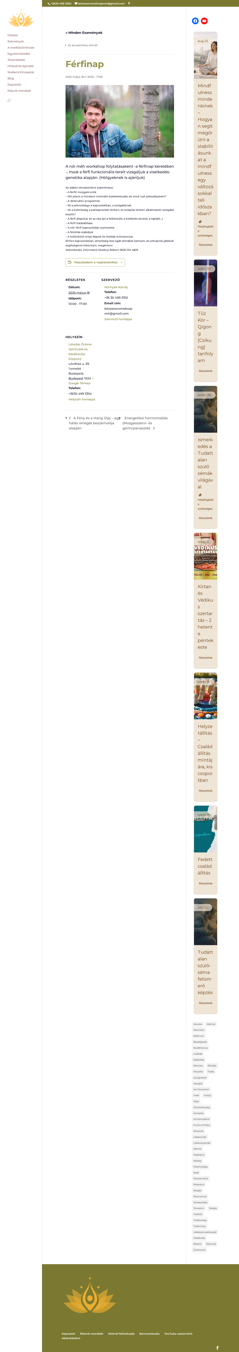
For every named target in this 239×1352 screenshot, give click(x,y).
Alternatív (198, 1029)
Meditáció (198, 1154)
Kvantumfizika (201, 1125)
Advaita (197, 1024)
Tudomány (199, 1226)
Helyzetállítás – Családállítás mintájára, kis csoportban (205, 753)
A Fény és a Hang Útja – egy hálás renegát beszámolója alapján (94, 423)
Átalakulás (199, 1237)
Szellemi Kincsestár (20, 72)
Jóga (196, 1101)
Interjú (207, 1095)
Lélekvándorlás (201, 1143)
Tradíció (197, 1214)
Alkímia (211, 1024)
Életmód (211, 1243)
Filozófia (198, 1071)
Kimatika (198, 1113)
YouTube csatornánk (178, 1333)
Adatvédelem (71, 1338)
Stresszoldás (200, 1202)
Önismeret (199, 1249)
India (196, 1095)
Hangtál (197, 1083)
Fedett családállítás (205, 866)
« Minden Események (84, 33)
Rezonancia (200, 1196)
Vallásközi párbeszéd (204, 1232)
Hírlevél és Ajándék (20, 66)
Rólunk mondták (19, 91)
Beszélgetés (200, 1041)
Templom (198, 1208)
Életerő (197, 1243)
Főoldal (12, 35)
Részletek (205, 245)
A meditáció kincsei (20, 47)
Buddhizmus (200, 1047)
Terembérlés (16, 60)
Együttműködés (18, 54)
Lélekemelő (199, 1137)
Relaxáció (198, 1184)
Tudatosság (200, 1220)
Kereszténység (201, 1107)
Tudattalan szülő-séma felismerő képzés (205, 972)
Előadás (212, 1065)
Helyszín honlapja (82, 399)
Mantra (197, 1148)
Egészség (198, 1059)
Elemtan (198, 1065)
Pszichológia (200, 1166)
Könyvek (198, 1131)
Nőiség (197, 1160)
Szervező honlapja (118, 319)
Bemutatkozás (149, 1333)
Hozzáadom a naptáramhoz (95, 262)
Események (15, 41)
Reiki (196, 1172)
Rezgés (197, 1190)
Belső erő (198, 1035)
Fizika (211, 1071)
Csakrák (197, 1053)
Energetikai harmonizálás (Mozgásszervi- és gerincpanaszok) (145, 423)
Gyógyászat (200, 1077)
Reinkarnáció (200, 1178)
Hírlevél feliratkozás (121, 1333)
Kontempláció (201, 1119)
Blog (10, 78)
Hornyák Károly (116, 287)
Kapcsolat (14, 84)
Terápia (213, 1208)
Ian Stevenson (201, 1089)
